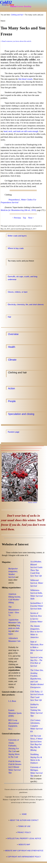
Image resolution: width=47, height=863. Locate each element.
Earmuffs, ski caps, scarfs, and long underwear (22, 276)
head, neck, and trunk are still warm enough (21, 131)
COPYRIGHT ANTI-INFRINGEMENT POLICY (24, 857)
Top (24, 218)
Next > (31, 218)
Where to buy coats (16, 248)
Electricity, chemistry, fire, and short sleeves (26, 304)
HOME (24, 814)
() (15, 713)
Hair (9, 317)
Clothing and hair (17, 15)
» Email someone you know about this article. (16, 41)
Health (11, 347)
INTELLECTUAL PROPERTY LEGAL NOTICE (24, 838)
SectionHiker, (36, 606)
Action (11, 388)
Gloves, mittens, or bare (17, 292)
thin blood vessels (25, 79)
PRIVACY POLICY (24, 832)
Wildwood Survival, (36, 583)
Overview (13, 334)
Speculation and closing (21, 414)
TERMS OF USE (24, 826)
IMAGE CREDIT (32, 502)
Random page (13, 432)
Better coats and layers (17, 236)
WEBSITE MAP (24, 845)
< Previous (16, 218)
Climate (12, 359)
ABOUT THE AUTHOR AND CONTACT (24, 820)
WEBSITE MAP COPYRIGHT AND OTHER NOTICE (24, 851)
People (12, 401)
